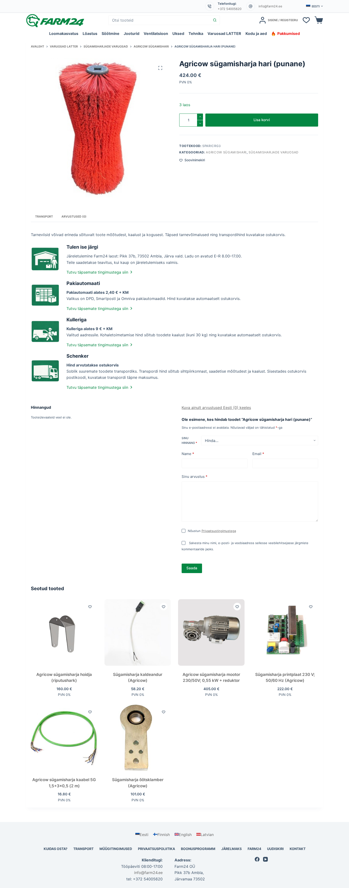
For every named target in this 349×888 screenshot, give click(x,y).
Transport (83, 849)
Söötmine (110, 33)
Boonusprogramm (198, 849)
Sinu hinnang (189, 440)
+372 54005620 (229, 9)
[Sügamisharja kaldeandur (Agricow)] (137, 632)
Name (188, 453)
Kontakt (298, 849)
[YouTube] (265, 859)
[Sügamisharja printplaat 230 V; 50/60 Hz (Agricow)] (285, 632)
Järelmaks (231, 849)
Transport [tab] (44, 216)
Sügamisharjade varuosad (273, 152)
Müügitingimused (115, 849)
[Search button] (215, 20)
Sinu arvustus (195, 476)
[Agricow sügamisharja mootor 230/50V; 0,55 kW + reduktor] (211, 632)
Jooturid (131, 33)
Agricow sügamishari (226, 152)
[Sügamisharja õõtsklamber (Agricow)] (137, 737)
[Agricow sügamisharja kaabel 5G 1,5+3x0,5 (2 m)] (64, 737)
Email (258, 453)
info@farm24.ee (270, 6)
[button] (314, 6)
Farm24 (254, 849)
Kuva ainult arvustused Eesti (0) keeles (216, 407)
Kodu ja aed (256, 33)
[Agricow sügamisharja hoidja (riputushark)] (64, 632)
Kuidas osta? (55, 849)
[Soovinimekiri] (306, 20)
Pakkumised (288, 33)
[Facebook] (257, 859)
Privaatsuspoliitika (156, 849)
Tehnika (196, 33)
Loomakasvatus (63, 33)
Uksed (178, 33)
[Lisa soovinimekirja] (90, 606)
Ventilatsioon (156, 33)
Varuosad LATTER (224, 33)
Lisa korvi (262, 120)
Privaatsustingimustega (219, 531)
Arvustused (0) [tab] (73, 216)
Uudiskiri (275, 849)
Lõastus (90, 33)
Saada (191, 568)
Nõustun (212, 531)
